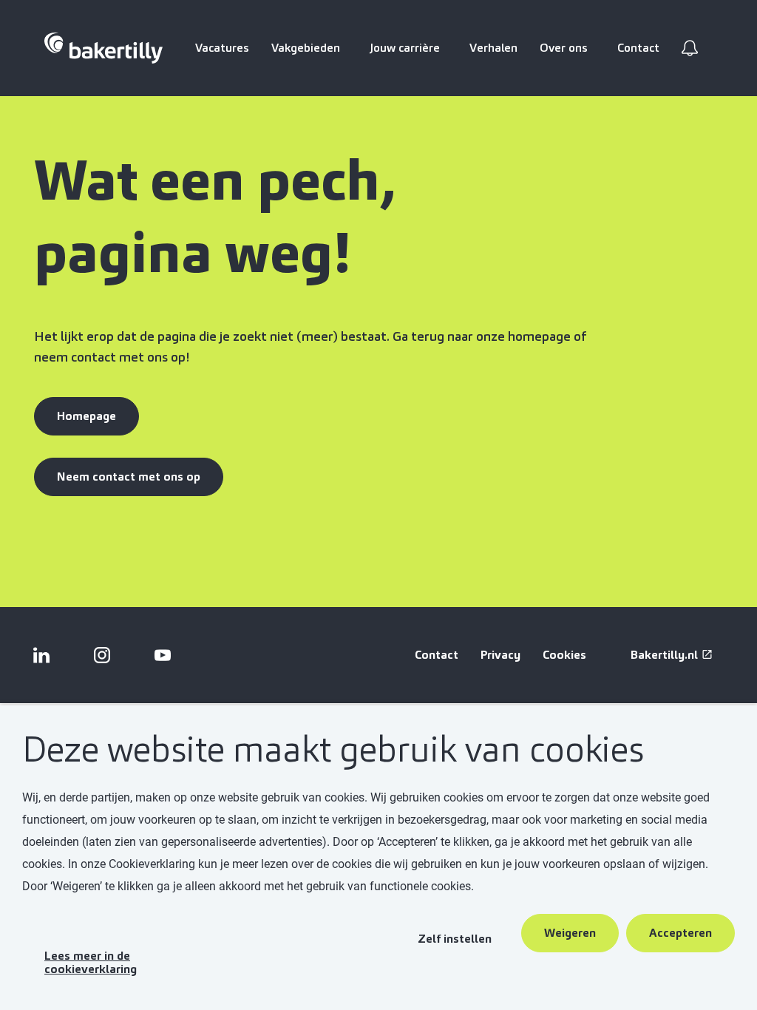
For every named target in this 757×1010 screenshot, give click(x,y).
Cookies (564, 655)
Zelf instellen (455, 938)
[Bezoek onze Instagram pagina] (102, 655)
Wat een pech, (221, 180)
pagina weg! (192, 253)
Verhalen (493, 47)
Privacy (500, 655)
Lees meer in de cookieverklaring (90, 962)
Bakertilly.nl (664, 654)
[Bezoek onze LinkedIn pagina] (41, 655)
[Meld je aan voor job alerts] (690, 48)
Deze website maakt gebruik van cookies (333, 750)
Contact (638, 47)
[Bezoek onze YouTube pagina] (162, 655)
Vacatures (222, 47)
